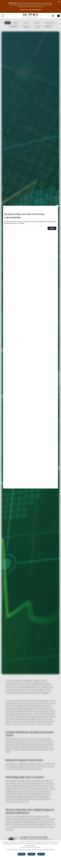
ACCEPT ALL (21, 854)
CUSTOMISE (31, 854)
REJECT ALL (41, 854)
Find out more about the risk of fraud (30, 9)
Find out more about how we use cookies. (30, 847)
